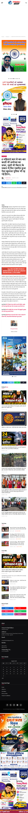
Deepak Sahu (8, 177)
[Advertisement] (14, 21)
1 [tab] (8, 78)
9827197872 (4, 645)
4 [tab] (13, 78)
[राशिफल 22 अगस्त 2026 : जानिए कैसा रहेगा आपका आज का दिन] (14, 419)
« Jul (2, 678)
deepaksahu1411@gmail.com (7, 640)
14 (17, 669)
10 (3, 669)
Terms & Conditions (6, 695)
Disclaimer (4, 691)
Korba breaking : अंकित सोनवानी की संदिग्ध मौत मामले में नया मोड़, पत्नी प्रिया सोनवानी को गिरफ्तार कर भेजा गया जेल (17, 543)
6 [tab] (16, 78)
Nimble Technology (20, 709)
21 (17, 671)
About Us (4, 689)
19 (10, 671)
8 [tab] (19, 78)
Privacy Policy (4, 693)
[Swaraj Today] (14, 3)
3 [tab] (11, 78)
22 (20, 671)
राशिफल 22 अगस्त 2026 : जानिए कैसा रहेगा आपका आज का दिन (14, 427)
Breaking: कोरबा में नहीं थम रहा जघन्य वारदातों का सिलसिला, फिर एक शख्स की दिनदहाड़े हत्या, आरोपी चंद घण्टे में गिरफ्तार (17, 536)
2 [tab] (10, 78)
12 (10, 669)
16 (24, 669)
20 (14, 671)
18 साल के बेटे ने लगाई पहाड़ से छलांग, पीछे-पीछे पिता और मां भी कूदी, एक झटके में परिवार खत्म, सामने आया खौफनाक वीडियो (18, 596)
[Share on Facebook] (4, 183)
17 (3, 671)
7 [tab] (17, 78)
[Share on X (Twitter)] (9, 183)
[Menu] (2, 2)
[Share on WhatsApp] (14, 183)
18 (6, 671)
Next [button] (25, 59)
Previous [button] (3, 59)
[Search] (26, 2)
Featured (4, 156)
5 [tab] (14, 78)
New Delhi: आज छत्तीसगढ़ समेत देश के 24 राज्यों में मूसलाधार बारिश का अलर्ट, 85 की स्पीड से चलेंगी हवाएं (18, 588)
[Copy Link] (24, 183)
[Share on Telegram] (19, 183)
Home (3, 687)
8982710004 (4, 647)
